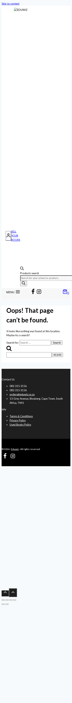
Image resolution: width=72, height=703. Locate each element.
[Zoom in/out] (3, 600)
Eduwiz (15, 449)
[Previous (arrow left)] (3, 604)
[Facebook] (33, 292)
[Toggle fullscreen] (7, 600)
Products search (29, 273)
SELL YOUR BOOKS (15, 236)
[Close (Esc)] (14, 600)
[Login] (8, 236)
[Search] (23, 283)
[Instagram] (39, 292)
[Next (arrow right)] (7, 604)
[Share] (10, 600)
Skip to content (10, 3)
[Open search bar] (22, 269)
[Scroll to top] (5, 593)
